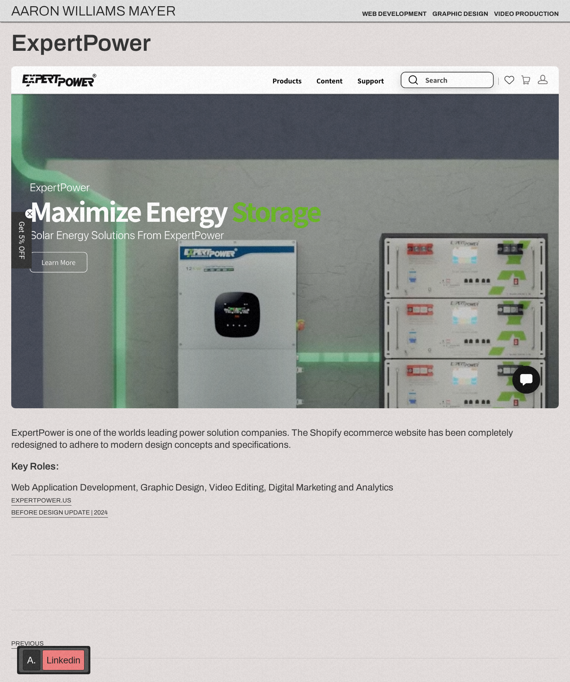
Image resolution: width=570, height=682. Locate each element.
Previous (27, 643)
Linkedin (63, 660)
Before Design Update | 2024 (59, 512)
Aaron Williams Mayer (93, 10)
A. (31, 660)
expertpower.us (41, 500)
